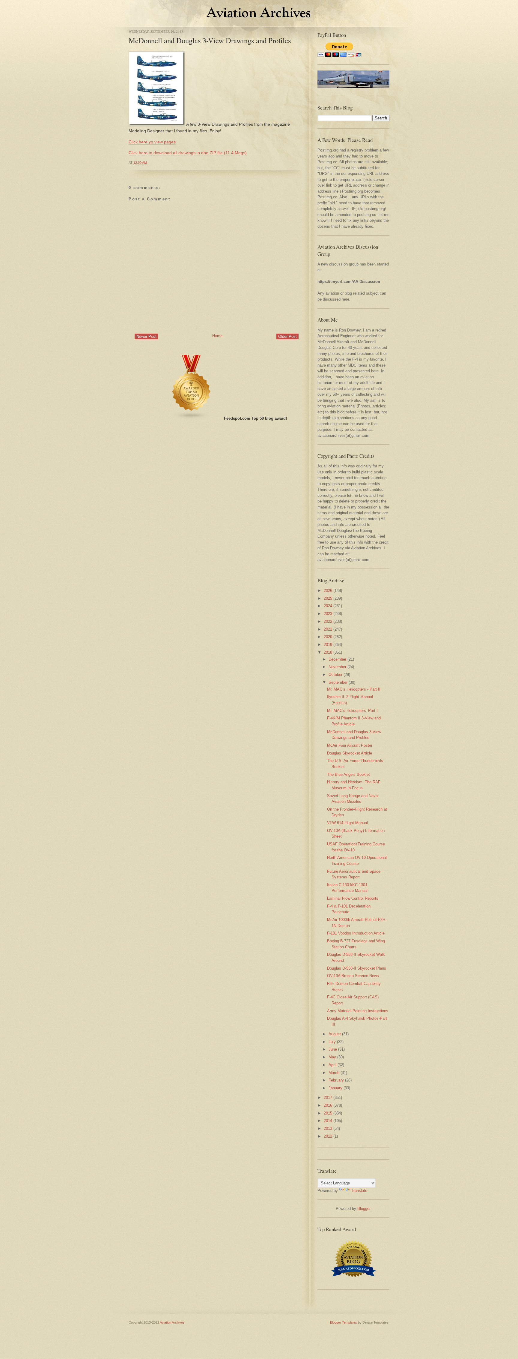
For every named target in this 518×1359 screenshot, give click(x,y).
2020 (328, 636)
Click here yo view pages (152, 142)
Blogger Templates (343, 1322)
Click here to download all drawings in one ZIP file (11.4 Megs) (188, 152)
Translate (359, 1190)
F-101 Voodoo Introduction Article (356, 933)
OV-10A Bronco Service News (353, 976)
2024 (328, 606)
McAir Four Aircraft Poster (349, 745)
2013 (328, 1128)
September (338, 682)
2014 (328, 1120)
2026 (328, 590)
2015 (328, 1113)
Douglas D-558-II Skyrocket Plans (356, 968)
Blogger (363, 1208)
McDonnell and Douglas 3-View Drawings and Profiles (210, 40)
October (335, 674)
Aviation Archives (172, 1322)
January (335, 1088)
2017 (328, 1097)
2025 (328, 598)
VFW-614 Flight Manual (347, 822)
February (336, 1080)
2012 (328, 1136)
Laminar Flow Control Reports (352, 898)
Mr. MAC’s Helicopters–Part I (352, 710)
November (337, 666)
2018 (328, 652)
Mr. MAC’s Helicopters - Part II (353, 689)
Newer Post (146, 336)
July (332, 1042)
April (332, 1065)
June (333, 1049)
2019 (328, 644)
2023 (328, 613)
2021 (328, 629)
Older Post (287, 336)
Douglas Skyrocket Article (349, 753)
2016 (328, 1105)
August (335, 1034)
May (332, 1057)
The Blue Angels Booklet (348, 774)
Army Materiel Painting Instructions (357, 1011)
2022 (328, 621)
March (334, 1072)
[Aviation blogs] (191, 418)
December (337, 659)
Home (217, 336)
